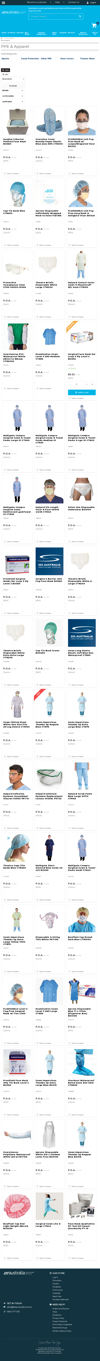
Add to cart (83, 392)
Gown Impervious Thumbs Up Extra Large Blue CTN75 (78, 724)
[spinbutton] (76, 384)
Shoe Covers (67, 58)
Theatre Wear (87, 58)
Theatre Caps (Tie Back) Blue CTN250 (14, 866)
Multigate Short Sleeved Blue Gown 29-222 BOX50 (49, 867)
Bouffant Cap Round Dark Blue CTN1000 (80, 938)
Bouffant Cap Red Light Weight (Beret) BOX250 (15, 1226)
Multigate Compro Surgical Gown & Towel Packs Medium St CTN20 (49, 439)
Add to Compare (13, 173)
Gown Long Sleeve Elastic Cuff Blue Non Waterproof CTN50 (80, 652)
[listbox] (13, 79)
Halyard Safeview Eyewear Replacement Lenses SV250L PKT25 (49, 796)
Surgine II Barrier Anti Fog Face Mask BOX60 (49, 580)
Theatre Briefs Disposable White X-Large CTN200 (80, 581)
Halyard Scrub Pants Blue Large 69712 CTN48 (80, 796)
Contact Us (73, 2)
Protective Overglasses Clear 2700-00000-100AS (14, 284)
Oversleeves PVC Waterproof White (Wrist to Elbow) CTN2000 (14, 357)
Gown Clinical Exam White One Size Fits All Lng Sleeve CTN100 (16, 724)
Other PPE (46, 58)
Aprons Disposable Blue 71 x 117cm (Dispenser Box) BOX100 (79, 1012)
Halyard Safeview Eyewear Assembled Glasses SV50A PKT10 (16, 796)
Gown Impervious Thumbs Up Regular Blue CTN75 (47, 724)
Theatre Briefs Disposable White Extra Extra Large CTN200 (14, 654)
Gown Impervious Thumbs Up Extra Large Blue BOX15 (46, 1082)
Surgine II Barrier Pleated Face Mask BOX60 (14, 141)
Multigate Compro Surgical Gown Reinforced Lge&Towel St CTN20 (17, 511)
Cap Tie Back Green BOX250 (47, 651)
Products (11, 33)
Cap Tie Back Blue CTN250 (14, 212)
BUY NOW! (27, 33)
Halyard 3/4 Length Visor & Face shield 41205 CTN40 (47, 509)
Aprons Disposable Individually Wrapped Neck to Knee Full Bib (48, 213)
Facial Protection (30, 58)
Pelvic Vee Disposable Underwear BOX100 (81, 508)
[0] (94, 25)
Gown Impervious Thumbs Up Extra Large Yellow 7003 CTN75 (14, 940)
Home (4, 33)
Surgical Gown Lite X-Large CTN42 (48, 1225)
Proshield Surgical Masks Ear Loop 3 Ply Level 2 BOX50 (15, 581)
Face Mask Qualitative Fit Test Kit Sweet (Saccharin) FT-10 (81, 1226)
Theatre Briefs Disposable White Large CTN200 (46, 284)
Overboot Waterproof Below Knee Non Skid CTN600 (81, 1082)
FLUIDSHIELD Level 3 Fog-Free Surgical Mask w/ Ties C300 (15, 1011)
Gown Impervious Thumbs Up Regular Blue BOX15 (79, 1154)
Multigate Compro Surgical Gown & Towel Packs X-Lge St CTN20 (81, 437)
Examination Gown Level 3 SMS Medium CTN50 (48, 356)
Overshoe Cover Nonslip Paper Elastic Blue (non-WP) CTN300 (49, 141)
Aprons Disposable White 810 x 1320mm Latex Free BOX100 (48, 1154)
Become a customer (37, 2)
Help (57, 2)
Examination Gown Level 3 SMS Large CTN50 (47, 1011)
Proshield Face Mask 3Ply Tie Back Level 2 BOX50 (16, 1082)
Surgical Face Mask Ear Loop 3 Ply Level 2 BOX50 (82, 356)
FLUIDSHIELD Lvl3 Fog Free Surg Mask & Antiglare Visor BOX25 (81, 213)
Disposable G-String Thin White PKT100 (48, 938)
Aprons (5, 58)
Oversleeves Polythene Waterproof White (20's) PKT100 (16, 1154)
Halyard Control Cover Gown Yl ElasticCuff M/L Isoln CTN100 (81, 284)
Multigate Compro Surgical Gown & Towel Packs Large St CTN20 (17, 437)
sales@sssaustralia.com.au (19, 1307)
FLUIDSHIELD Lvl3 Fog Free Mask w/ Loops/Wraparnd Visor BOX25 (81, 142)
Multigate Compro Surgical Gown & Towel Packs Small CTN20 (81, 867)
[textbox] (53, 16)
